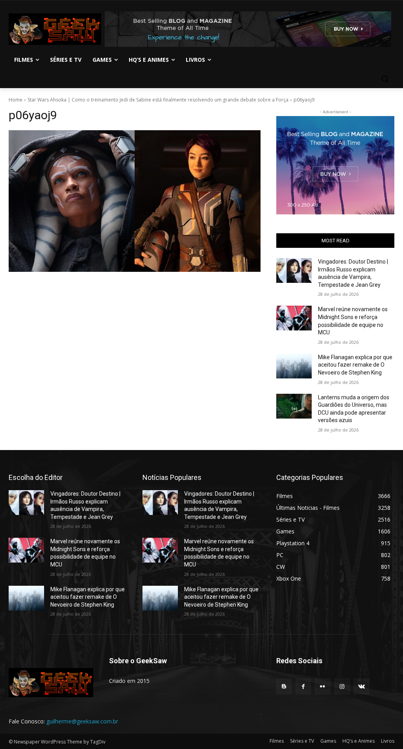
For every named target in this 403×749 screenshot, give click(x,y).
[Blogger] (284, 686)
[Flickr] (322, 686)
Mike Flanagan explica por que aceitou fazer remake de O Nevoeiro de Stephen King (355, 365)
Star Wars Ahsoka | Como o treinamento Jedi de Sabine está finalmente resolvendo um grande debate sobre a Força (158, 99)
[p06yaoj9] (135, 201)
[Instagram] (342, 686)
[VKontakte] (361, 686)
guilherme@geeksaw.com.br (82, 721)
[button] (384, 78)
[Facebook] (303, 686)
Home (15, 99)
